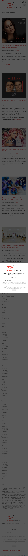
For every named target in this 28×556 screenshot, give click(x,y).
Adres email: (14, 277)
